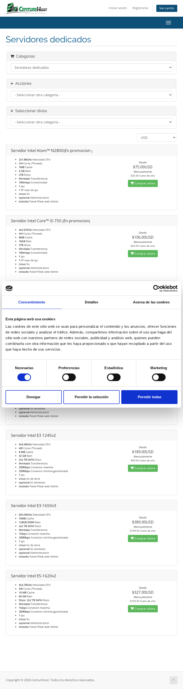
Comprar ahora (144, 183)
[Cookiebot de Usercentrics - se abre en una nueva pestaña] (157, 288)
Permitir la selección (91, 397)
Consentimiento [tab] (31, 302)
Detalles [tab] (91, 302)
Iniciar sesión (118, 8)
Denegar (33, 397)
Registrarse (140, 8)
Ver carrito (166, 8)
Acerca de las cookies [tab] (151, 302)
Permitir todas (149, 397)
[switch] (69, 377)
